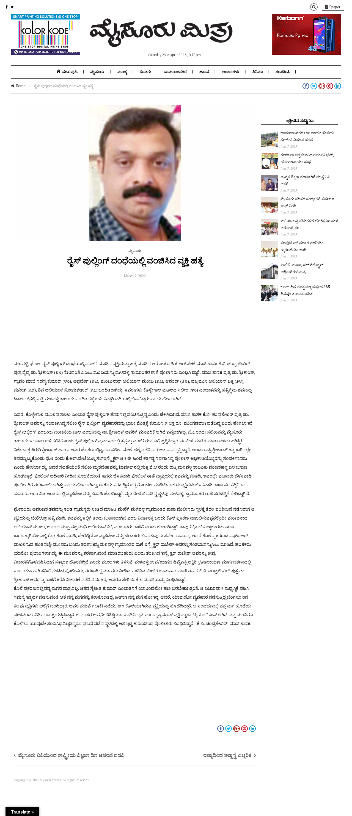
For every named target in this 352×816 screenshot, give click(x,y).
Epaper (334, 6)
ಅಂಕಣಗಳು (230, 71)
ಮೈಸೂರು (97, 71)
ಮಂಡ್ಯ (122, 71)
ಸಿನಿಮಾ (257, 71)
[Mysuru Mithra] (162, 41)
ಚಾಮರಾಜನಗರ (175, 71)
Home (20, 85)
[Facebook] (6, 6)
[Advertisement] (135, 320)
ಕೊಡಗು (145, 71)
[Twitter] (12, 6)
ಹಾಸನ (204, 71)
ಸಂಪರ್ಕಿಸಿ (283, 71)
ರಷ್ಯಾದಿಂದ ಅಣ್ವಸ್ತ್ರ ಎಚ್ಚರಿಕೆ (227, 755)
